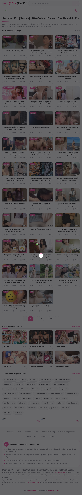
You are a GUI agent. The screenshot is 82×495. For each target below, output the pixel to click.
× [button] (41, 255)
